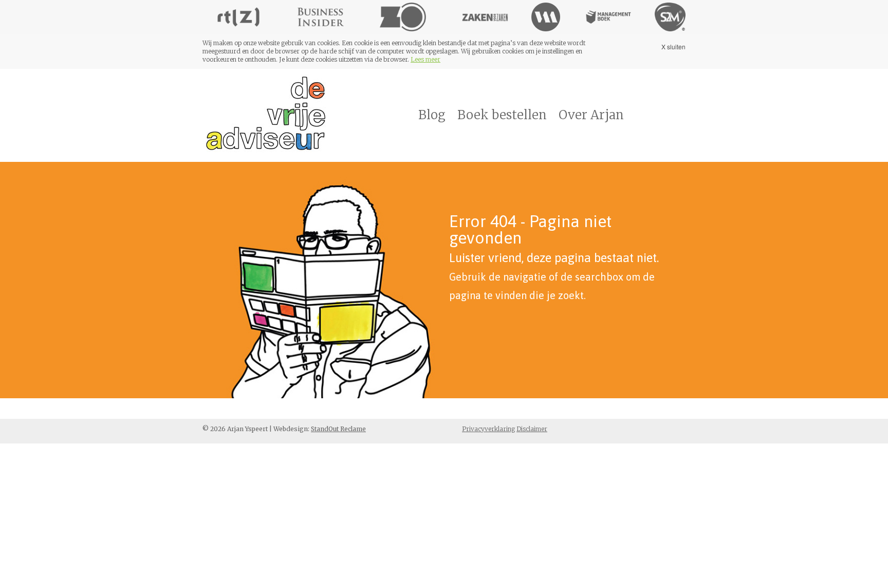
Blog (432, 115)
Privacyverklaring (488, 429)
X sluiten (673, 46)
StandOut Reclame (338, 429)
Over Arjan (591, 115)
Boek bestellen (502, 115)
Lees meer (425, 59)
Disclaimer (531, 429)
